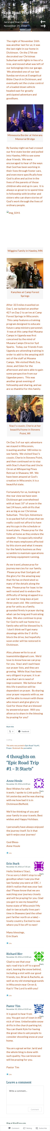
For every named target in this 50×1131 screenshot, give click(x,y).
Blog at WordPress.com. (16, 1123)
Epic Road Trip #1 (32, 746)
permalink (28, 748)
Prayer (9, 748)
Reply (41, 791)
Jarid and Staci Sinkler (16, 21)
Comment (35, 1109)
